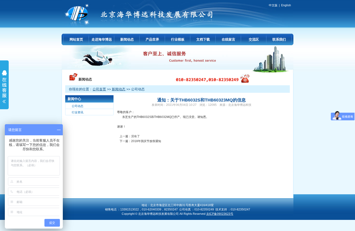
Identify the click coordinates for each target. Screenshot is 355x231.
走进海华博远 (102, 39)
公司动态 (77, 106)
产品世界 (152, 39)
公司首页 (99, 89)
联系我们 (279, 39)
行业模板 (178, 39)
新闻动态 (127, 39)
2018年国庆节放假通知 (146, 141)
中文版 (273, 5)
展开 (4, 89)
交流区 (254, 39)
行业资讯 (77, 112)
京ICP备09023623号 (219, 214)
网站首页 (76, 39)
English (286, 5)
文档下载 (203, 39)
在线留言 (228, 39)
